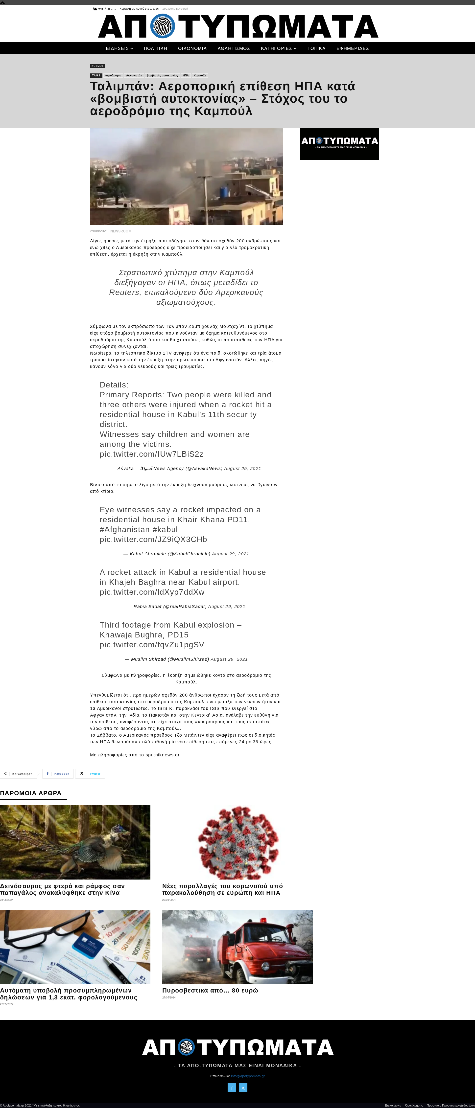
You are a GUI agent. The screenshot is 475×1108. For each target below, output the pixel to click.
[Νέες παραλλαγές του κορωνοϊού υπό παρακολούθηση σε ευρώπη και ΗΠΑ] (237, 842)
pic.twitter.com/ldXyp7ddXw (152, 592)
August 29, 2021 (242, 468)
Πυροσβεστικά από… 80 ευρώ (210, 990)
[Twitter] (243, 1087)
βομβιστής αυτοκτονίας (162, 75)
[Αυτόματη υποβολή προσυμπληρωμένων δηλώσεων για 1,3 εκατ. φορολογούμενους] (75, 947)
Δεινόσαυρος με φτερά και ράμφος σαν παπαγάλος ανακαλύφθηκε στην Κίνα (62, 889)
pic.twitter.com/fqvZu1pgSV (152, 644)
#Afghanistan (125, 529)
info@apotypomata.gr (248, 1076)
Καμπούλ (200, 75)
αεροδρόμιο (113, 75)
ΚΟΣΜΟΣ (98, 66)
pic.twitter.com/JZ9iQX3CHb (154, 539)
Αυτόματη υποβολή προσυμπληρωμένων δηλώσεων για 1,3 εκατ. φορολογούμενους (68, 994)
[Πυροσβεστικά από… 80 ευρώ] (237, 947)
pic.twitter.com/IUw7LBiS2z (152, 454)
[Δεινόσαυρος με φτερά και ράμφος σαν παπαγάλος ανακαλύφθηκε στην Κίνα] (75, 842)
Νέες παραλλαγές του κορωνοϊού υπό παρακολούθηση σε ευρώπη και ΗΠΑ (222, 889)
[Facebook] (232, 1087)
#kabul (165, 529)
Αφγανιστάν (134, 75)
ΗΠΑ (186, 75)
